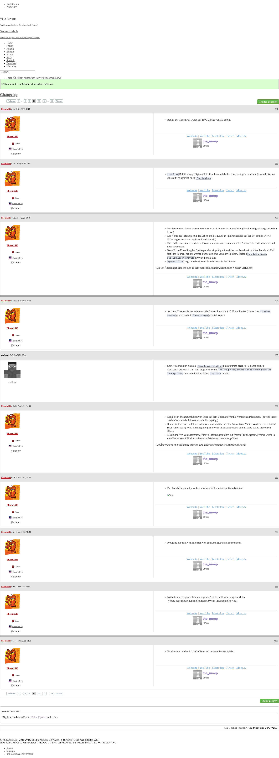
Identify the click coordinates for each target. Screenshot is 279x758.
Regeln (10, 48)
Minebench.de (10, 739)
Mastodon (218, 136)
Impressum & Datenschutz (19, 754)
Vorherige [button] (11, 101)
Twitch (230, 136)
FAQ (9, 57)
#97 (276, 477)
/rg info (215, 373)
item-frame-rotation (209, 366)
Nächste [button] (59, 101)
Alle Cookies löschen (235, 727)
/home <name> (200, 315)
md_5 (59, 739)
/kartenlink (204, 178)
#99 (276, 586)
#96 (276, 406)
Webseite (192, 136)
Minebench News (52, 77)
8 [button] (25, 101)
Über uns (11, 66)
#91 (276, 109)
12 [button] (44, 101)
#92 (276, 163)
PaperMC (70, 739)
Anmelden (11, 6)
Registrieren (12, 4)
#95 (276, 355)
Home (9, 43)
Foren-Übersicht (14, 77)
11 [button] (39, 101)
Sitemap (10, 751)
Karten (9, 54)
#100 (276, 641)
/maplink (173, 174)
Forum (9, 45)
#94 (276, 301)
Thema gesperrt (268, 101)
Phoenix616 (6, 109)
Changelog (9, 94)
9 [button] (29, 101)
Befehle (10, 51)
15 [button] (52, 101)
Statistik (10, 60)
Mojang (44, 739)
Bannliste (11, 63)
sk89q (52, 739)
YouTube (204, 136)
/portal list (175, 261)
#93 (276, 218)
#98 (276, 532)
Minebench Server (33, 77)
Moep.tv (241, 136)
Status (9, 748)
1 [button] (18, 101)
